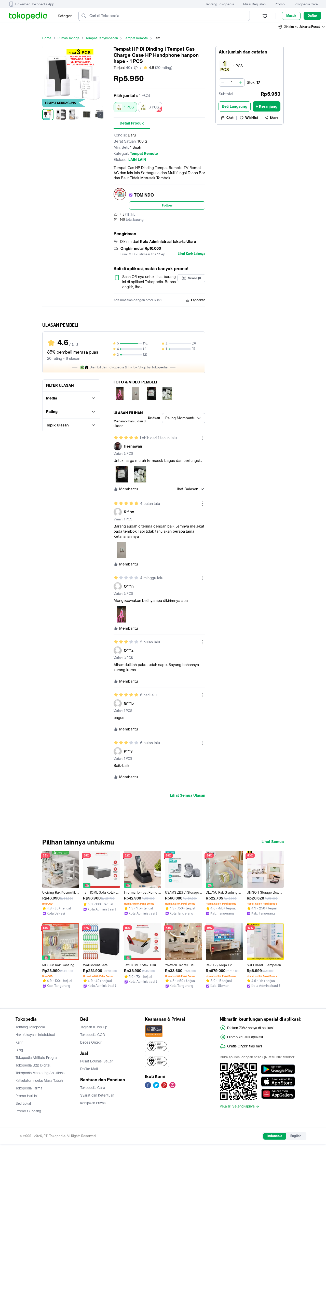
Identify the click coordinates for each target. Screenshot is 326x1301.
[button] (302, 26)
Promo (280, 4)
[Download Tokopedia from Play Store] (278, 1069)
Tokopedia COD (92, 1035)
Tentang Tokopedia (219, 4)
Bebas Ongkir (91, 1042)
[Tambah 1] (241, 82)
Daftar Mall (89, 1069)
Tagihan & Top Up (93, 1027)
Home (46, 38)
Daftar (312, 16)
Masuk (291, 16)
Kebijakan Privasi (93, 1103)
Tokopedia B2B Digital (33, 1065)
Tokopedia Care (306, 4)
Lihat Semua (273, 842)
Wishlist (251, 118)
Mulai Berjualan (254, 4)
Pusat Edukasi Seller (96, 1061)
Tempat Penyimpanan (102, 38)
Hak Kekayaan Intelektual (35, 1035)
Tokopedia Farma (29, 1088)
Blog (19, 1050)
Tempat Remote (136, 38)
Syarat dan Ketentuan (97, 1095)
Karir (19, 1042)
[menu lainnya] (202, 438)
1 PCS (129, 107)
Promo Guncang (28, 1111)
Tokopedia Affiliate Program (38, 1058)
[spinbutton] (232, 82)
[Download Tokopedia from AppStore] (278, 1081)
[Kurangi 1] (223, 82)
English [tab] (295, 1136)
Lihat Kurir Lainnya (191, 254)
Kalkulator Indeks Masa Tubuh (39, 1080)
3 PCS (153, 107)
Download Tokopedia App (34, 4)
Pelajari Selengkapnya (237, 1106)
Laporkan (198, 300)
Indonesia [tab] (274, 1136)
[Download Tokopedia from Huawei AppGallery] (278, 1094)
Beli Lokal (23, 1103)
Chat (230, 118)
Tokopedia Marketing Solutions (40, 1073)
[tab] (132, 123)
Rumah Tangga (68, 38)
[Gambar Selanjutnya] (100, 115)
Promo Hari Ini (26, 1096)
